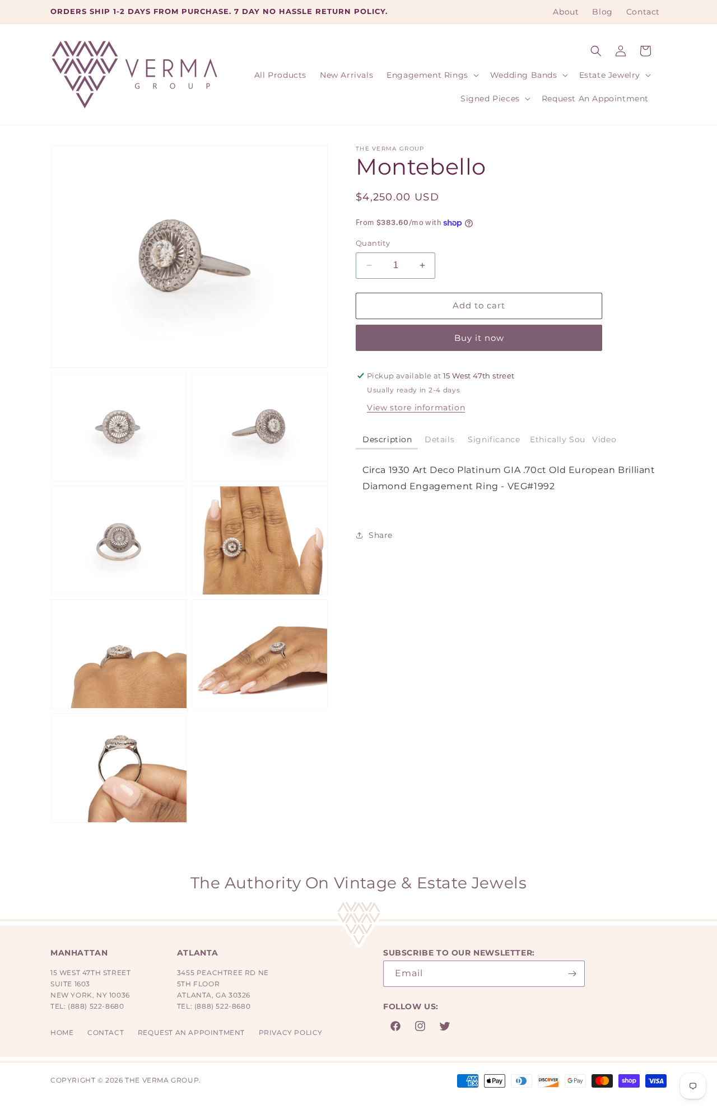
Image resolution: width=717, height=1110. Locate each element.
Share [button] (381, 535)
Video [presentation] (604, 439)
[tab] (387, 440)
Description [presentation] (387, 439)
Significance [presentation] (494, 439)
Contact (105, 1032)
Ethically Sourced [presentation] (557, 439)
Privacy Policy (291, 1032)
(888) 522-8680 (96, 1006)
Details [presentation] (439, 439)
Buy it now (479, 337)
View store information (416, 407)
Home (61, 1032)
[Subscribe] (572, 974)
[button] (596, 51)
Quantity (373, 242)
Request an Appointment (191, 1032)
